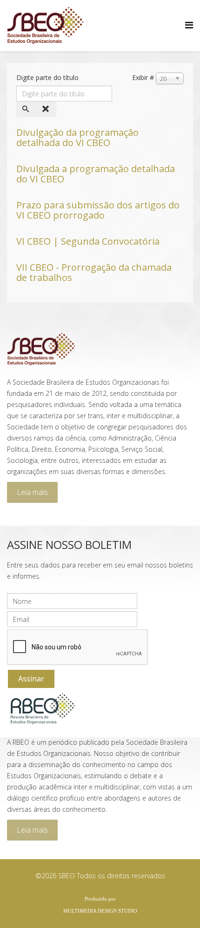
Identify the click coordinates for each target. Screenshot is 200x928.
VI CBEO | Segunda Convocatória (88, 241)
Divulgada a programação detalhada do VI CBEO (95, 173)
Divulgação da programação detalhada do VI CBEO (77, 137)
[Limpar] (46, 109)
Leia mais (32, 492)
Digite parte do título (48, 77)
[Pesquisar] (26, 109)
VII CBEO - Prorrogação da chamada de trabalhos (94, 272)
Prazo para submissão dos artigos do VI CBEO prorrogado (98, 210)
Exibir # (143, 77)
